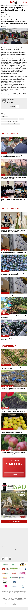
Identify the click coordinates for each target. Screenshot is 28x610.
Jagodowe (3, 546)
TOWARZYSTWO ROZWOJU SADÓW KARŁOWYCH (9, 118)
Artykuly (14, 5)
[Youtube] (10, 558)
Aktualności (21, 5)
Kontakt (3, 532)
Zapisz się (14, 474)
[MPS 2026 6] (14, 501)
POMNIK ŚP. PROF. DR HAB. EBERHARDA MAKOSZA (10, 123)
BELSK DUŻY (15, 121)
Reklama (3, 534)
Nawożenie (3, 549)
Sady (15, 544)
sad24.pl (3, 5)
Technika (16, 549)
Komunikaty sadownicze (6, 547)
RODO (2, 537)
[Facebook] (17, 106)
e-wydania (3, 551)
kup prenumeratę (14, 521)
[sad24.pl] (14, 2)
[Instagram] (6, 558)
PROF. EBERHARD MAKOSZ (6, 121)
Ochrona (16, 547)
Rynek (15, 546)
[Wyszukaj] (26, 2)
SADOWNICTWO (4, 116)
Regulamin (3, 535)
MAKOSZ (21, 118)
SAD (9, 5)
